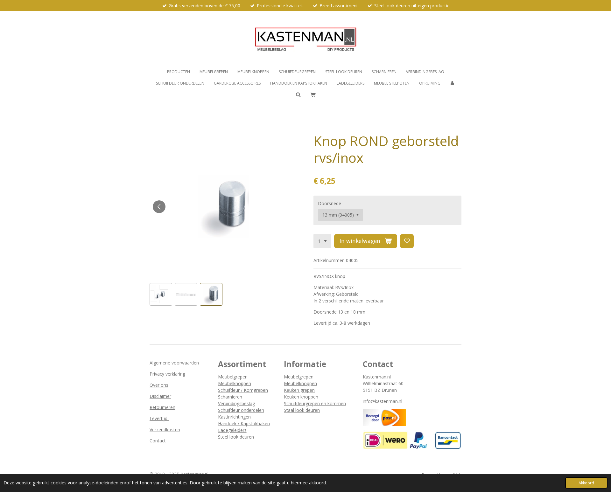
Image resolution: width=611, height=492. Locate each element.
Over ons (159, 385)
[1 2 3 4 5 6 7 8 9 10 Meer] (322, 241)
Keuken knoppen (301, 397)
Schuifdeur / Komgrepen (243, 390)
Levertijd (159, 418)
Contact (158, 441)
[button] (161, 294)
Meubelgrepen (233, 377)
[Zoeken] (298, 95)
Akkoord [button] (586, 483)
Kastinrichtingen (234, 417)
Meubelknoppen (234, 383)
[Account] (453, 83)
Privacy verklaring (167, 374)
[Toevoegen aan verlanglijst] (407, 241)
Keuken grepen (299, 390)
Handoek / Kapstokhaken (244, 423)
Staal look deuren (302, 410)
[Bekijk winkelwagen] (313, 95)
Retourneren (162, 407)
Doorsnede (329, 203)
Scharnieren (230, 397)
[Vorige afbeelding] (159, 206)
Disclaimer (160, 396)
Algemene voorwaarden (174, 363)
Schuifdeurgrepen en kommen (315, 403)
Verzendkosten (165, 429)
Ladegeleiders (232, 430)
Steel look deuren (236, 437)
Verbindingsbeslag (236, 403)
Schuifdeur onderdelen (241, 410)
